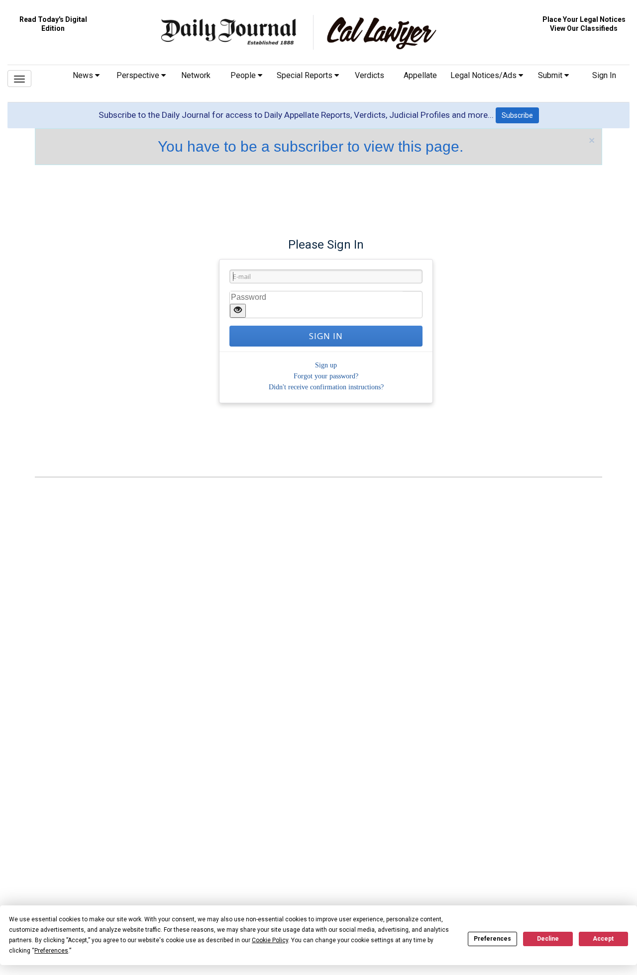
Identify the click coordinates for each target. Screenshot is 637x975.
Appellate (420, 75)
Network (196, 75)
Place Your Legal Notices (584, 19)
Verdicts (369, 75)
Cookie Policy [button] (270, 940)
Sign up (326, 365)
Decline (548, 938)
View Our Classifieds (584, 28)
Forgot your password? (326, 376)
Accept (603, 938)
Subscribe (517, 115)
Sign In (604, 75)
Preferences (492, 938)
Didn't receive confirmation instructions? (326, 387)
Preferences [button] (51, 950)
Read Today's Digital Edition (53, 23)
